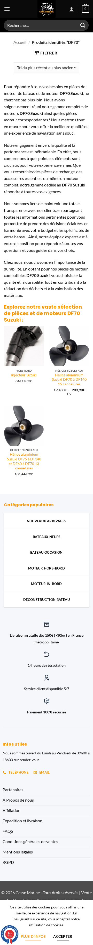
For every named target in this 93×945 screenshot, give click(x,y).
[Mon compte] (71, 9)
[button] (7, 9)
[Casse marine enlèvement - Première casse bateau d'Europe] (47, 9)
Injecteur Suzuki (24, 375)
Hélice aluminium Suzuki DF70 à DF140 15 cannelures (69, 379)
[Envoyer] (83, 25)
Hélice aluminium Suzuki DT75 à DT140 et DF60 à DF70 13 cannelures (24, 461)
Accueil (19, 42)
